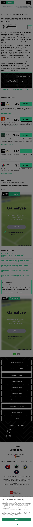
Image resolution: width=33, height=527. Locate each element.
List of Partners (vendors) (7, 515)
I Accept (17, 519)
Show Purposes (16, 524)
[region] (16, 512)
